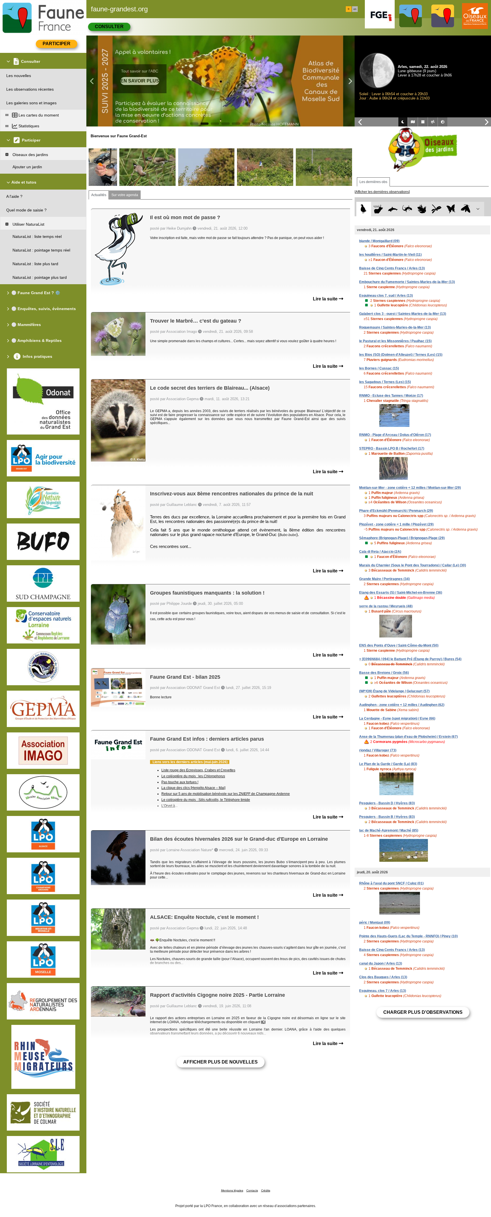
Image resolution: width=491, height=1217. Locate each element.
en (354, 9)
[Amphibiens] (422, 209)
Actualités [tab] (98, 195)
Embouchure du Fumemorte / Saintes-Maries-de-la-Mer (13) (407, 282)
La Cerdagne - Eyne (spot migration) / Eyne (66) (397, 718)
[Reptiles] (407, 209)
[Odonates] (436, 209)
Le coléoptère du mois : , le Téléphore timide (205, 800)
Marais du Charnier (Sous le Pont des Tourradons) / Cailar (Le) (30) (412, 565)
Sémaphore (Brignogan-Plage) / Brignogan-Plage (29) (402, 538)
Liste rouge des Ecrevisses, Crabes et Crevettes (198, 770)
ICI (263, 1022)
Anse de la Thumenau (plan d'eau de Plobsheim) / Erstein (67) (408, 737)
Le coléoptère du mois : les (193, 776)
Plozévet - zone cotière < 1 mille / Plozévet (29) (396, 524)
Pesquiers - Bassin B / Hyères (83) (387, 817)
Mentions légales (232, 1190)
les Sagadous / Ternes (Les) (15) (385, 382)
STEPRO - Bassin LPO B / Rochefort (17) (391, 448)
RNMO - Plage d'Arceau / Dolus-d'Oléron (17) (395, 435)
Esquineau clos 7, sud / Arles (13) (386, 296)
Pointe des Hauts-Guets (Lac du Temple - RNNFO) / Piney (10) (408, 936)
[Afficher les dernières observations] (382, 192)
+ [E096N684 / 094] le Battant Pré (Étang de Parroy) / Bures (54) (410, 659)
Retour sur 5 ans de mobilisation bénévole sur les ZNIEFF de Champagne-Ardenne (225, 794)
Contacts (252, 1190)
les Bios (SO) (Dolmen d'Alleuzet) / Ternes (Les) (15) (400, 355)
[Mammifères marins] (393, 209)
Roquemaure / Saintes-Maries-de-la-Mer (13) (395, 327)
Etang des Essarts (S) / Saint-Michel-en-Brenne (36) (400, 593)
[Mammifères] (378, 209)
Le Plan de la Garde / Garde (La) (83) (388, 764)
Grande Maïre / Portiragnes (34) (384, 579)
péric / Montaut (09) (374, 923)
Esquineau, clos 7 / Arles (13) (382, 991)
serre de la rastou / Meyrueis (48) (386, 606)
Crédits (265, 1190)
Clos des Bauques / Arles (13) (383, 977)
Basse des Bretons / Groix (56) (384, 673)
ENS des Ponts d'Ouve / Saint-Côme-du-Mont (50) (398, 645)
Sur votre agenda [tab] (124, 195)
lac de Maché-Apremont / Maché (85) (388, 830)
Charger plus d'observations (423, 1012)
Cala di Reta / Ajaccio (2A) (380, 552)
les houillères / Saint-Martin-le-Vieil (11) (390, 255)
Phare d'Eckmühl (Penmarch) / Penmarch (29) (396, 511)
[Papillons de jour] (451, 209)
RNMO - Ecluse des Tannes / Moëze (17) (391, 396)
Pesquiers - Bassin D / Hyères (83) (387, 803)
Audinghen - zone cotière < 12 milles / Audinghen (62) (401, 705)
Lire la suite (326, 298)
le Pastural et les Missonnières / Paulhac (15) (395, 341)
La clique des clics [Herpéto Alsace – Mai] (193, 788)
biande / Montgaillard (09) (379, 241)
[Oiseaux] (363, 209)
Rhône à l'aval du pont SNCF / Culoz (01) (391, 883)
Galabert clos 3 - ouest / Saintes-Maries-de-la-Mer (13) (402, 314)
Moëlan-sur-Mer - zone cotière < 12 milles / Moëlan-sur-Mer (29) (410, 488)
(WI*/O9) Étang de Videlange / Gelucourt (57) (394, 691)
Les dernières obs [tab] (373, 182)
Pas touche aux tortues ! (179, 782)
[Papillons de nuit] (465, 209)
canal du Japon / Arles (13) (380, 963)
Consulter (109, 26)
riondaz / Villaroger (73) (377, 750)
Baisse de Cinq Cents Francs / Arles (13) (392, 268)
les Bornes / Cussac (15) (379, 368)
